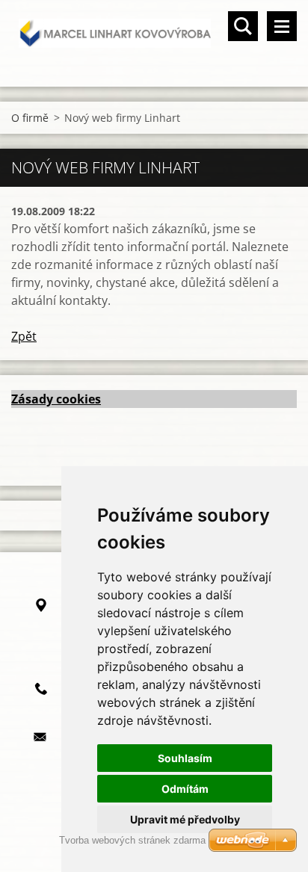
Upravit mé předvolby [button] (185, 819)
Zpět (24, 336)
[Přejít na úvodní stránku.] (154, 34)
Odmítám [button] (185, 788)
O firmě (30, 118)
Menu (282, 26)
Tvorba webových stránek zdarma (132, 840)
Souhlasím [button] (185, 758)
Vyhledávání (243, 26)
